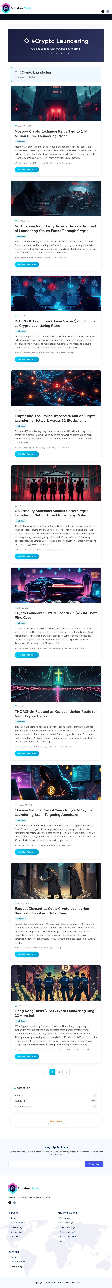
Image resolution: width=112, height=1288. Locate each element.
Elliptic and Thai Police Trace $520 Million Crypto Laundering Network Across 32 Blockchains (55, 418)
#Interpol (36, 352)
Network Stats (16, 1232)
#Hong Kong (20, 1050)
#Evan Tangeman (57, 648)
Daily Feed (21, 141)
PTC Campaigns (67, 1223)
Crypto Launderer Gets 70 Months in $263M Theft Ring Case (56, 615)
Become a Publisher (68, 1232)
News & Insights (17, 1223)
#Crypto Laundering (23, 163)
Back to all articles (57, 53)
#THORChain (37, 747)
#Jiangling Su (67, 845)
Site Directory (16, 1227)
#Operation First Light (65, 352)
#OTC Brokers (60, 258)
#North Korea (20, 258)
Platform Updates (55, 1106)
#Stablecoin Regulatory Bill (78, 1050)
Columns (55, 1095)
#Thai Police (64, 447)
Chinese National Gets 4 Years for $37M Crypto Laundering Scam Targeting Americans (53, 812)
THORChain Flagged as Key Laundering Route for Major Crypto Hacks (56, 714)
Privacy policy (16, 1266)
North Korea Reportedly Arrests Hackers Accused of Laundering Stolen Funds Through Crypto (55, 228)
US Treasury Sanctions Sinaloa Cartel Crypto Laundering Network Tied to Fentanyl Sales (52, 513)
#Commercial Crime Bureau (54, 1050)
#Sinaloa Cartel (31, 550)
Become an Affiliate (68, 1237)
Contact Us (15, 1257)
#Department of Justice (74, 648)
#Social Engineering (23, 648)
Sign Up (63, 1241)
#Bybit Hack (49, 747)
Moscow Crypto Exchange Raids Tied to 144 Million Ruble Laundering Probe (51, 133)
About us (14, 1237)
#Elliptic (55, 447)
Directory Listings (67, 1227)
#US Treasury (62, 550)
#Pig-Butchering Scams (41, 447)
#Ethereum (19, 550)
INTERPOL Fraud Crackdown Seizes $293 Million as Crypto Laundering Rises (55, 323)
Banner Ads (65, 1218)
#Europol (45, 947)
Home (13, 1218)
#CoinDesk (49, 258)
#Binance (19, 947)
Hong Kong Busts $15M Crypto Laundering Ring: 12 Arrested (55, 1013)
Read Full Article (26, 169)
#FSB (34, 163)
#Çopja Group (55, 947)
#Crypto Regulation (23, 845)
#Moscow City (43, 163)
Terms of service (17, 1262)
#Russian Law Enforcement (61, 163)
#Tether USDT (55, 845)
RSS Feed (57, 1121)
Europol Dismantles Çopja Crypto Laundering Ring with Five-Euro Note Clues (52, 910)
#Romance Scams (48, 352)
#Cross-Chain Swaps (63, 747)
